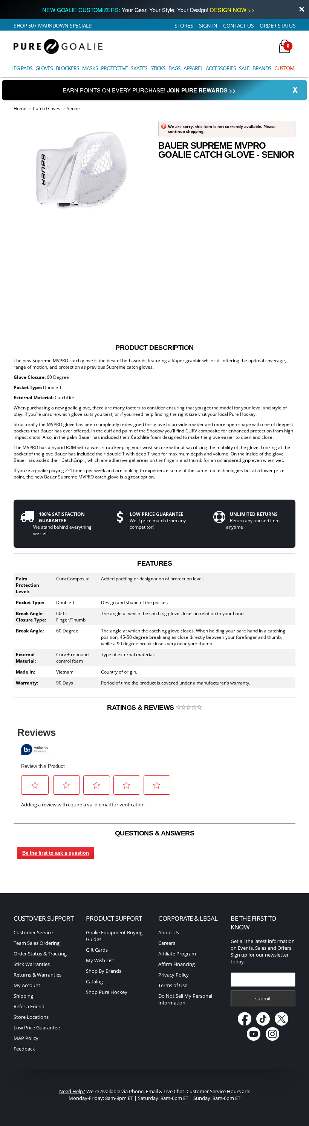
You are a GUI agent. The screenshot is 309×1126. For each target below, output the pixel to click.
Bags (174, 68)
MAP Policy (26, 1038)
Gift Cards (97, 949)
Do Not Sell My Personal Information (185, 999)
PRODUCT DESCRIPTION (154, 347)
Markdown (53, 25)
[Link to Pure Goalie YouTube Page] (254, 1038)
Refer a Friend (29, 1006)
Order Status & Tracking (40, 953)
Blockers (67, 68)
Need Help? (72, 1091)
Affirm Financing (176, 964)
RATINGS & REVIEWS (141, 707)
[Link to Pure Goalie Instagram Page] (272, 1038)
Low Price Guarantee (37, 1027)
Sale (244, 68)
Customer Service (33, 932)
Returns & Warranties (37, 974)
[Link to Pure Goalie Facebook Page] (245, 1023)
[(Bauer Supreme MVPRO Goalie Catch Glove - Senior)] (82, 170)
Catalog (94, 981)
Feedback (24, 1048)
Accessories (221, 68)
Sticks (157, 68)
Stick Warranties (32, 964)
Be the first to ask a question (55, 853)
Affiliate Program (177, 953)
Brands (261, 68)
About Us (168, 932)
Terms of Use (172, 985)
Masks (90, 68)
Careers (166, 943)
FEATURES (154, 563)
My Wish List (100, 960)
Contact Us (238, 25)
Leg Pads (21, 68)
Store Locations (31, 1017)
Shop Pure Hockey (106, 992)
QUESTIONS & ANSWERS (154, 833)
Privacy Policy (173, 974)
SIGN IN (208, 25)
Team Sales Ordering (37, 943)
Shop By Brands (103, 971)
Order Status (277, 25)
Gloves (44, 68)
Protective (114, 68)
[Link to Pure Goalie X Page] (281, 1023)
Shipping (23, 995)
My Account (27, 985)
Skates (139, 68)
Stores (183, 25)
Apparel (193, 68)
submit (263, 998)
